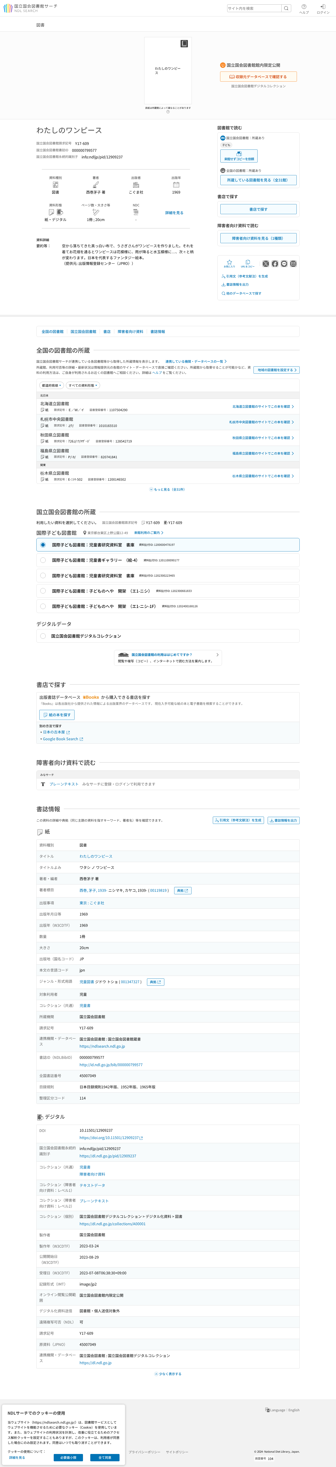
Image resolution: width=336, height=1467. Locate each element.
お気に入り (229, 266)
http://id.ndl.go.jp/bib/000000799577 (111, 1064)
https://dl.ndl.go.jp (96, 1362)
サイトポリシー (177, 1452)
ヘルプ (304, 12)
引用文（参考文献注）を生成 (247, 276)
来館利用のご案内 (147, 532)
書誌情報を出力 (237, 284)
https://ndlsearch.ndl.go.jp (102, 1046)
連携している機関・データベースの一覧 (194, 361)
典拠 (180, 890)
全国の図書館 (53, 331)
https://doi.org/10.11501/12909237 (109, 1137)
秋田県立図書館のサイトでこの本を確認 (261, 437)
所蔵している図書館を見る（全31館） (258, 180)
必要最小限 (68, 1457)
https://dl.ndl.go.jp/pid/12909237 (108, 1155)
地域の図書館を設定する (275, 369)
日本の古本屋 (54, 732)
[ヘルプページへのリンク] (168, 110)
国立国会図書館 (83, 331)
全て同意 (105, 1457)
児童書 (85, 1005)
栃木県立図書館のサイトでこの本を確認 (261, 476)
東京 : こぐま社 (92, 902)
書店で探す (258, 209)
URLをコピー (248, 266)
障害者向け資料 (130, 331)
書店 (107, 331)
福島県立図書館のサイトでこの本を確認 (261, 453)
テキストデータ (92, 1185)
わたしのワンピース (96, 856)
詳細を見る (174, 212)
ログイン (323, 12)
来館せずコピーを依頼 (239, 159)
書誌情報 (157, 331)
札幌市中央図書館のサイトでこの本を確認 (259, 422)
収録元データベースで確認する (261, 76)
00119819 (158, 890)
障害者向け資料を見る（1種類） (258, 238)
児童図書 (87, 981)
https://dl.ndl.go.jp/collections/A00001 (113, 1223)
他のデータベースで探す (243, 293)
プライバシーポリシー (144, 1452)
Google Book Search (61, 738)
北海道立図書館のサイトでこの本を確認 (261, 406)
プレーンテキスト (64, 784)
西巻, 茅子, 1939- (93, 890)
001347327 (130, 981)
